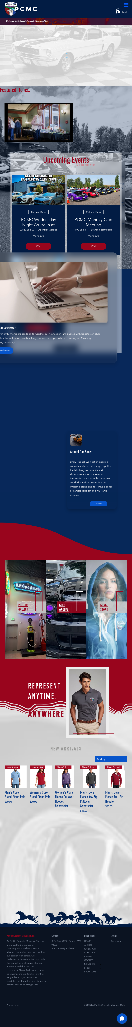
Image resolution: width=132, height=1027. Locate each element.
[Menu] (126, 4)
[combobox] (111, 759)
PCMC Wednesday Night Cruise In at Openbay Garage (38, 222)
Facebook (116, 941)
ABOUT (88, 945)
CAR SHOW (90, 948)
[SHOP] (100, 968)
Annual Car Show (81, 451)
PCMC (26, 9)
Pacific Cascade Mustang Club (20, 936)
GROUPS (88, 960)
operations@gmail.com (63, 948)
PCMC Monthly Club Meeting (93, 222)
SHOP (87, 967)
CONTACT (89, 952)
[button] (67, 138)
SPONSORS (90, 971)
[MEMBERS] (100, 964)
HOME (87, 941)
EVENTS (88, 956)
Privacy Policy (12, 1005)
